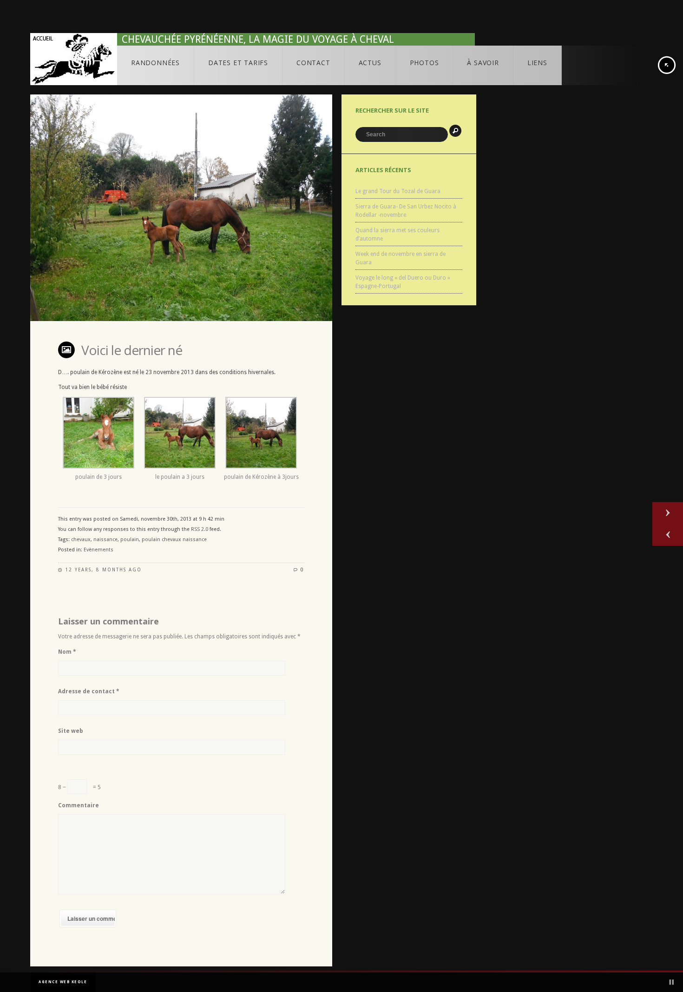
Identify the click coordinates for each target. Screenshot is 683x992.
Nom (67, 652)
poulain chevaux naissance (174, 539)
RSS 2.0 (199, 529)
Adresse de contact (88, 691)
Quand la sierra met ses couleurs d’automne (397, 234)
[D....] (98, 466)
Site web (70, 731)
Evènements (98, 550)
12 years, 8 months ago (103, 569)
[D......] (180, 466)
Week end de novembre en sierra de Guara (400, 258)
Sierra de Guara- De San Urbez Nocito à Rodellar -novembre (405, 210)
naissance (105, 539)
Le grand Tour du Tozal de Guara (397, 191)
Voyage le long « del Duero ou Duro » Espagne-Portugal (402, 282)
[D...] (261, 466)
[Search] (455, 131)
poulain (129, 539)
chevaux (81, 539)
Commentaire (78, 805)
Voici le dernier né (131, 350)
